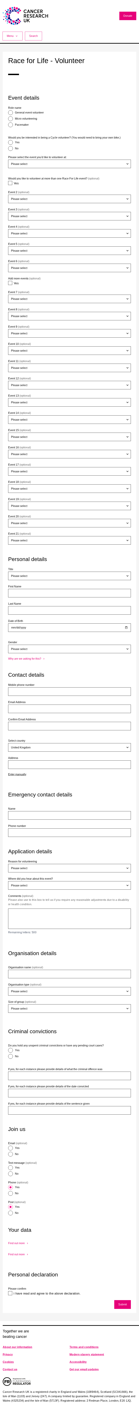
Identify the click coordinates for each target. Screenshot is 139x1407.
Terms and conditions (84, 1347)
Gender (12, 642)
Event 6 (18, 261)
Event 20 (19, 516)
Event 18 (19, 482)
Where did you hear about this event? (30, 878)
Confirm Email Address (22, 719)
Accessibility (78, 1361)
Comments (20, 896)
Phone (18, 1182)
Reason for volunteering (22, 861)
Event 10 (19, 343)
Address (13, 758)
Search (33, 36)
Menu (10, 36)
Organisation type (24, 984)
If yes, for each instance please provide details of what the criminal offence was (55, 1069)
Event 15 (19, 430)
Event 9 (18, 326)
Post (17, 1202)
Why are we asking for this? (24, 658)
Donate (127, 15)
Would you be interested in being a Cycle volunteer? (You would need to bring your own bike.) (64, 137)
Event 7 (18, 292)
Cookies (8, 1361)
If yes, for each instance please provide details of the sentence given (49, 1103)
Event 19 (19, 499)
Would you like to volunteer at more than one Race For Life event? (53, 178)
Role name (14, 107)
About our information (17, 1347)
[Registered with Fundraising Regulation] (17, 1381)
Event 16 (19, 447)
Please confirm (17, 1288)
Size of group (22, 1001)
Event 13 (19, 395)
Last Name (14, 603)
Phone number (17, 826)
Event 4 (18, 226)
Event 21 (19, 533)
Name (11, 808)
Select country (16, 740)
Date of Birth (15, 621)
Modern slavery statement (87, 1354)
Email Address (17, 702)
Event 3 (18, 209)
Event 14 (19, 412)
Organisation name (25, 967)
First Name (14, 586)
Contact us (10, 1369)
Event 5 (18, 244)
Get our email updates (84, 1369)
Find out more (16, 1243)
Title (10, 569)
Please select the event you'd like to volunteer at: (37, 157)
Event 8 (18, 309)
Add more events (24, 278)
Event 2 (18, 192)
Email (17, 1143)
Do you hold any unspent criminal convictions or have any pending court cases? (56, 1045)
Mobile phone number (21, 684)
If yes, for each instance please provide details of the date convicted (48, 1086)
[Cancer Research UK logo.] (25, 16)
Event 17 (19, 464)
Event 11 (19, 361)
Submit (122, 1304)
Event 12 (19, 378)
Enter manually (17, 774)
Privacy (8, 1354)
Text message (22, 1162)
